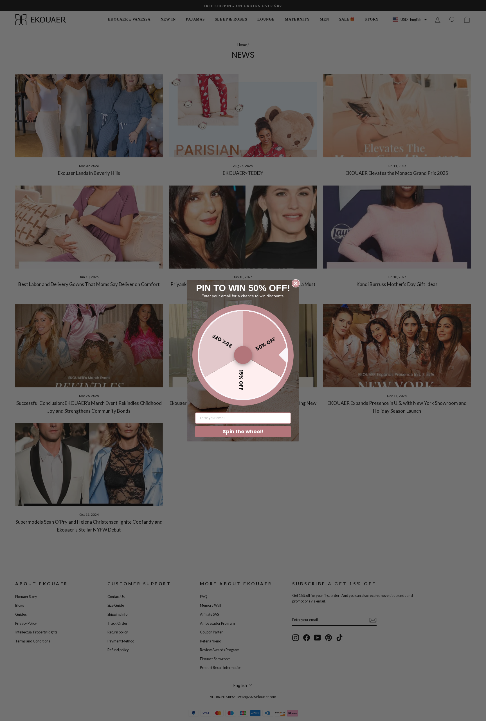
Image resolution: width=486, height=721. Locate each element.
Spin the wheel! (243, 431)
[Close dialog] (295, 283)
